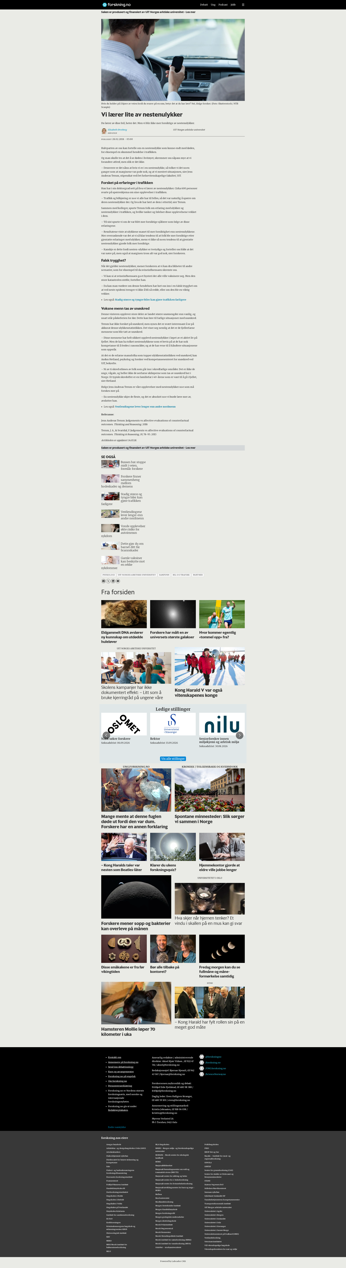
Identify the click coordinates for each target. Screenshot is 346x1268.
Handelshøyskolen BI (115, 1188)
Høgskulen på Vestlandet (117, 1207)
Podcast (223, 4)
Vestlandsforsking (212, 1238)
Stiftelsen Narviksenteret (215, 1188)
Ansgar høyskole (113, 1144)
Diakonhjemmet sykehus (117, 1156)
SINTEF (207, 1166)
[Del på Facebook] (103, 581)
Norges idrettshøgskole (165, 1221)
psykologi (109, 575)
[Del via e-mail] (118, 581)
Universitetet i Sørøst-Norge (216, 1230)
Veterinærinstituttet (213, 1241)
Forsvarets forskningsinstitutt (119, 1177)
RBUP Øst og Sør (211, 1152)
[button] (106, 735)
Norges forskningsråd (165, 1213)
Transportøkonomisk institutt (217, 1203)
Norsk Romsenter (163, 1232)
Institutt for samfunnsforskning (120, 1215)
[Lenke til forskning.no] (147, 3)
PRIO (206, 1148)
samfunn (164, 575)
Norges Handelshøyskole (166, 1209)
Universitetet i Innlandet (215, 1219)
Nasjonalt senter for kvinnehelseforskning (174, 1184)
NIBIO (109, 1241)
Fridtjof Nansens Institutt (117, 1184)
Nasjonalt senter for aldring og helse (171, 1176)
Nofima (158, 1194)
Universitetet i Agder (213, 1211)
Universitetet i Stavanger (215, 1226)
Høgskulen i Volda (114, 1203)
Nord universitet (162, 1198)
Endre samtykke (117, 1127)
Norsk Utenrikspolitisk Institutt (169, 1236)
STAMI (207, 1181)
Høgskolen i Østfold (115, 1200)
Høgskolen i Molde (114, 1196)
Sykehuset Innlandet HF (214, 1196)
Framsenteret (112, 1181)
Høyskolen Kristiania (115, 1211)
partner (198, 575)
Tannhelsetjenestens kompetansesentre (222, 1200)
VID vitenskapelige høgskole (217, 1245)
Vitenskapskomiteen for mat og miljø (220, 1249)
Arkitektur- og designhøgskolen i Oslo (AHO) (126, 1148)
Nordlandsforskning (164, 1202)
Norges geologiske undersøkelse (169, 1217)
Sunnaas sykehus (211, 1192)
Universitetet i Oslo (212, 1222)
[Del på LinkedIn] (113, 581)
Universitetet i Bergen (213, 1215)
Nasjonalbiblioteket (163, 1165)
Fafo (108, 1166)
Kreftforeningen (113, 1222)
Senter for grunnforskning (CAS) (218, 1170)
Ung (213, 4)
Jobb (233, 4)
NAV (108, 1237)
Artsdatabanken (113, 1152)
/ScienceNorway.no (215, 1074)
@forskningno (213, 1056)
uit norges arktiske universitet (137, 575)
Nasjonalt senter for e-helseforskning (171, 1180)
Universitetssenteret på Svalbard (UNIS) (221, 1234)
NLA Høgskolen (162, 1144)
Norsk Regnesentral (164, 1228)
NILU (108, 1251)
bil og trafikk (181, 575)
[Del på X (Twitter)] (108, 581)
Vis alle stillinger (173, 758)
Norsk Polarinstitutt (164, 1225)
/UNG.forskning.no (215, 1068)
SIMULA (208, 1162)
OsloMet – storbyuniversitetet (168, 1247)
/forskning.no (213, 1062)
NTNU (158, 1162)
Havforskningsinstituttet (117, 1192)
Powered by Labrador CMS (173, 1261)
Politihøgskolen (211, 1144)
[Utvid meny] (243, 4)
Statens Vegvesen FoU (213, 1184)
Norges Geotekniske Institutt (168, 1206)
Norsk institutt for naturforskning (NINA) (173, 1240)
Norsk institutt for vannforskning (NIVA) (173, 1243)
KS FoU (109, 1219)
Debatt (204, 4)
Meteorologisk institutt (116, 1233)
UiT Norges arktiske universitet (218, 1207)
